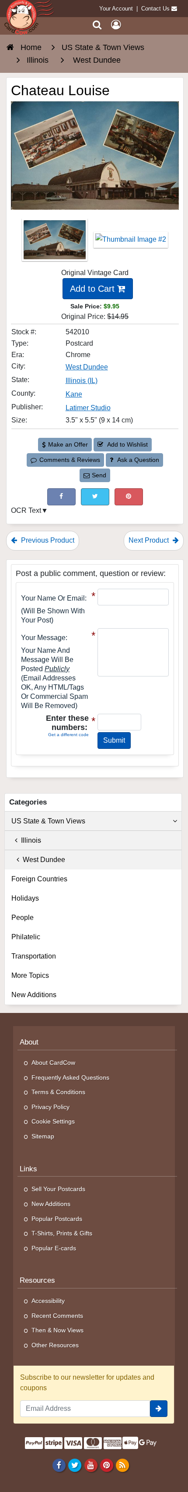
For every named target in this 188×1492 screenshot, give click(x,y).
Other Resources (55, 1345)
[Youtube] (90, 1464)
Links (28, 1169)
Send (99, 475)
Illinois (29, 840)
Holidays (25, 898)
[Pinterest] (106, 1464)
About (29, 1042)
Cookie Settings (53, 1121)
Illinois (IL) (81, 380)
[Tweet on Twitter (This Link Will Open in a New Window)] (95, 496)
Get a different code (68, 734)
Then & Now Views (57, 1330)
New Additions (33, 994)
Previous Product (46, 540)
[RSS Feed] (122, 1464)
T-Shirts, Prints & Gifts (61, 1233)
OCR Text (26, 510)
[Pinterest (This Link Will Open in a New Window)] (129, 496)
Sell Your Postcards (58, 1188)
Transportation (33, 956)
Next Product (150, 540)
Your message (43, 637)
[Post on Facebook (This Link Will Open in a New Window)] (61, 496)
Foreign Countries (39, 879)
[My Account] (116, 24)
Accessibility (48, 1300)
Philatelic (25, 937)
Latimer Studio (88, 407)
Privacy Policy (50, 1106)
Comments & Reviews (69, 459)
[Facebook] (59, 1464)
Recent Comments (57, 1315)
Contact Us (155, 8)
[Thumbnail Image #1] (55, 242)
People (22, 917)
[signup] (158, 1408)
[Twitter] (75, 1464)
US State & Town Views (48, 821)
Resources (37, 1280)
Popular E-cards (53, 1248)
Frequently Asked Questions (70, 1077)
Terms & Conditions (58, 1091)
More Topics (30, 975)
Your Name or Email (53, 598)
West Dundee (87, 367)
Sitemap (42, 1136)
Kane (74, 394)
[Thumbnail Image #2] (130, 242)
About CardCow (53, 1062)
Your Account (116, 8)
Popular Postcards (56, 1218)
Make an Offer (68, 444)
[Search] (97, 24)
